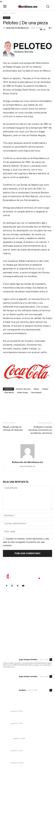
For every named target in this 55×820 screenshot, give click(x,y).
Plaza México (9, 392)
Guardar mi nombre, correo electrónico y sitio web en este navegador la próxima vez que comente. (26, 541)
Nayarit (6, 711)
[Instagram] (12, 586)
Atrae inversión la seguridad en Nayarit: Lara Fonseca (26, 706)
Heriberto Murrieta (23, 389)
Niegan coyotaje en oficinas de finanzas (13, 428)
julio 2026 (9, 787)
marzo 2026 (10, 804)
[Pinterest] (19, 34)
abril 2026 (9, 800)
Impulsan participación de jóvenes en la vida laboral (26, 745)
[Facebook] (6, 34)
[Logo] (27, 576)
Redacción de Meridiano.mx (17, 28)
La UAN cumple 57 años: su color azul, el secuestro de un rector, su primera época (25, 757)
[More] (33, 34)
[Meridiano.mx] (27, 6)
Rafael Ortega (22, 392)
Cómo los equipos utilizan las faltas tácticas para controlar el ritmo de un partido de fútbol (26, 731)
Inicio (5, 13)
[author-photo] (28, 458)
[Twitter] (13, 34)
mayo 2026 (10, 795)
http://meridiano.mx (27, 466)
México (36, 389)
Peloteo (45, 389)
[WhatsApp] (26, 34)
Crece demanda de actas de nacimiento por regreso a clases (26, 718)
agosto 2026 (11, 782)
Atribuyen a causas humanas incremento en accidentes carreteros (40, 430)
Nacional (7, 738)
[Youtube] (23, 586)
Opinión (13, 13)
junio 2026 (10, 791)
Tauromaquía (36, 392)
